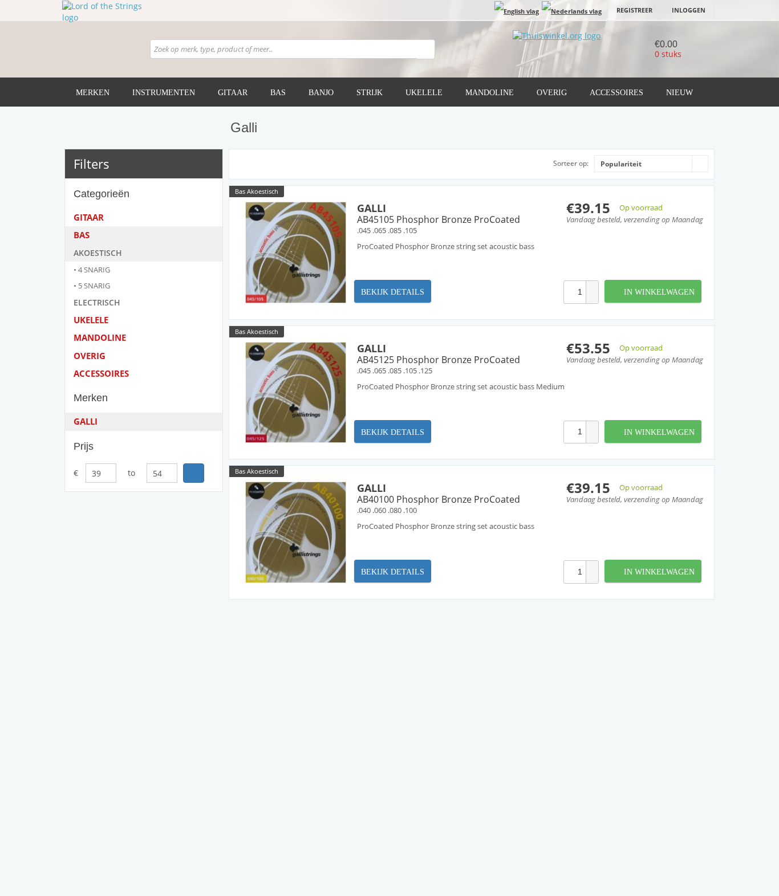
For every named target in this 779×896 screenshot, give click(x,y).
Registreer (634, 10)
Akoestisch (98, 252)
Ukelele (424, 92)
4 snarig (94, 269)
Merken (92, 92)
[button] (592, 286)
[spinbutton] (574, 292)
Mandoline (489, 92)
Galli (86, 421)
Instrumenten (163, 92)
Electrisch (97, 302)
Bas (278, 92)
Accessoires (616, 92)
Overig (552, 92)
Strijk (369, 92)
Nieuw (679, 92)
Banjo (321, 92)
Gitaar (233, 92)
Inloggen (688, 10)
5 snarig (94, 285)
